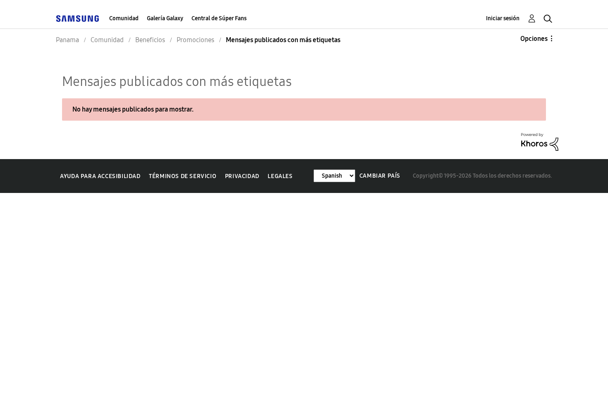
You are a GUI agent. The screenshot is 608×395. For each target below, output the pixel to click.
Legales (280, 176)
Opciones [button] (534, 39)
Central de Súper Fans (219, 18)
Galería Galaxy (165, 18)
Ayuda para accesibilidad (100, 176)
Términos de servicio (182, 176)
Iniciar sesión (502, 18)
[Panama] (77, 18)
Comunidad (124, 18)
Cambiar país (379, 175)
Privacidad (242, 176)
